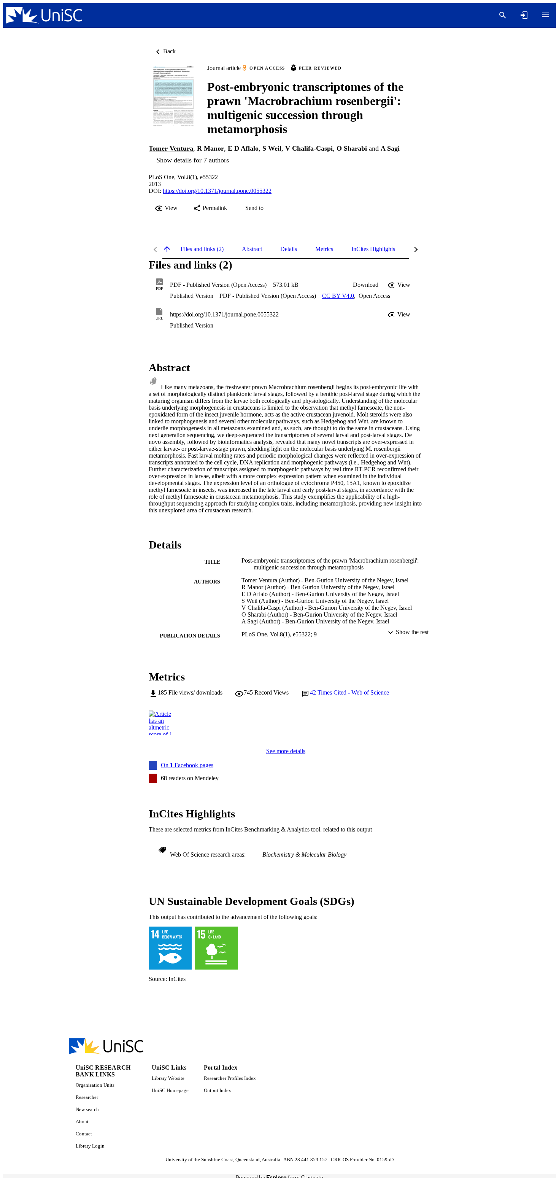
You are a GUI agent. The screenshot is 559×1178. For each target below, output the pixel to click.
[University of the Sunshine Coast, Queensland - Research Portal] (44, 15)
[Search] (502, 15)
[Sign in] (524, 15)
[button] (365, 285)
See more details (285, 751)
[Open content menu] (545, 14)
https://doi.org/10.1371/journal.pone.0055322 (217, 191)
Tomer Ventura (171, 148)
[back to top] (167, 249)
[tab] (202, 249)
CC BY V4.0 (338, 296)
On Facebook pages (187, 765)
